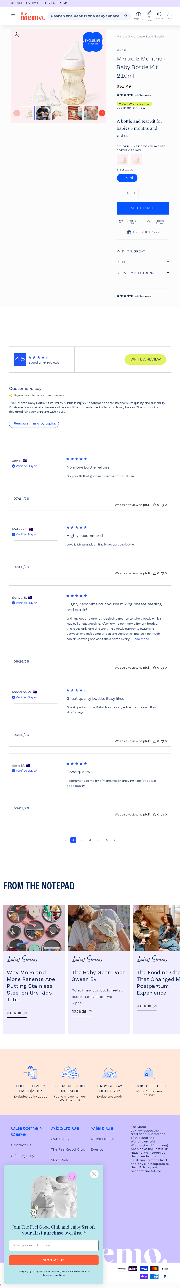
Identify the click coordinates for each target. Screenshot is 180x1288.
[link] (53, 1196)
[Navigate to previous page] (65, 840)
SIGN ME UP (54, 1260)
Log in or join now (131, 107)
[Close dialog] (94, 1174)
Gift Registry (22, 1156)
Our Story (60, 1139)
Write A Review (145, 359)
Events (97, 1149)
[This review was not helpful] (162, 505)
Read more (141, 639)
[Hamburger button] (13, 16)
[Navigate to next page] (114, 840)
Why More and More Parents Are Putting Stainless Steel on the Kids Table (31, 986)
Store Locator (104, 1139)
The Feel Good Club (68, 1149)
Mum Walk (60, 1160)
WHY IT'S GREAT (131, 251)
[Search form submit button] (125, 15)
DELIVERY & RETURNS (135, 273)
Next (102, 113)
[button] (121, 193)
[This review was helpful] (154, 505)
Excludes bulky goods (30, 1096)
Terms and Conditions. (54, 1274)
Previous (16, 113)
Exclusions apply (110, 1096)
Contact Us (21, 1145)
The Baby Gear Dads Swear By (99, 976)
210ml (127, 178)
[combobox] (89, 16)
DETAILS (124, 262)
